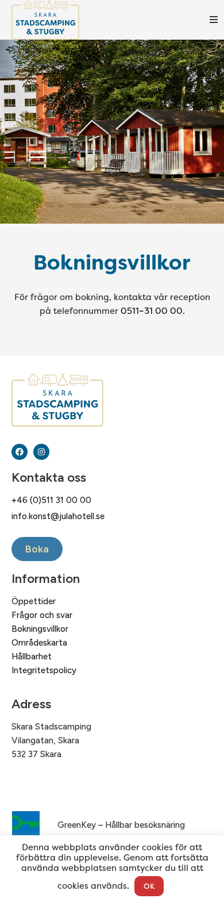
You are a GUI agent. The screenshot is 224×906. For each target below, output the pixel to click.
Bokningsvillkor (39, 629)
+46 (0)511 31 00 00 (51, 500)
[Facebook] (19, 452)
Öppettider (33, 601)
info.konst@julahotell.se (58, 516)
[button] (213, 19)
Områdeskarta (39, 643)
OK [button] (149, 886)
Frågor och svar (41, 615)
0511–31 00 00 (152, 311)
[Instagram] (41, 452)
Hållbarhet (31, 656)
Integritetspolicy (43, 670)
